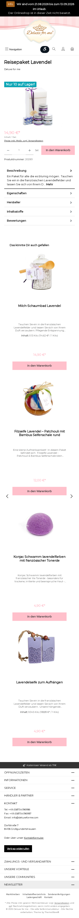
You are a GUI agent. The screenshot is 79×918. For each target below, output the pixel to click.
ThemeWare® (52, 912)
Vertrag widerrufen (18, 848)
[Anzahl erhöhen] (29, 150)
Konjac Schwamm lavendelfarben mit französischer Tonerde (39, 558)
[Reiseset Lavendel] (39, 103)
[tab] (39, 177)
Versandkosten (61, 903)
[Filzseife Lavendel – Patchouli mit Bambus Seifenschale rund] (39, 398)
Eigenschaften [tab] (17, 193)
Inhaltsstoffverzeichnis (34, 894)
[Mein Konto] (63, 49)
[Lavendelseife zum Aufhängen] (39, 649)
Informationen (15, 780)
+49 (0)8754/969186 (19, 809)
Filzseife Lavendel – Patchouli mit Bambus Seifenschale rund (39, 433)
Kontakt (48, 897)
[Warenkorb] (72, 49)
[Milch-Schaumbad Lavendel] (39, 272)
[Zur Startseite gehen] (39, 31)
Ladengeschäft (34, 897)
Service (10, 787)
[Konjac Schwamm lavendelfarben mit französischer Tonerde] (39, 523)
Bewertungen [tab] (16, 220)
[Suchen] (54, 49)
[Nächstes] (71, 496)
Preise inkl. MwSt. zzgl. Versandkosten (23, 140)
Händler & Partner (18, 795)
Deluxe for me (12, 69)
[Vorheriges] (7, 496)
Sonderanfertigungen (59, 894)
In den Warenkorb (58, 150)
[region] (39, 103)
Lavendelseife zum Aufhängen (39, 682)
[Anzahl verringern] (8, 150)
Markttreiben (13, 894)
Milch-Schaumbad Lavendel (39, 306)
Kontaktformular (34, 837)
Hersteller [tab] (13, 202)
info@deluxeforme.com (25, 817)
